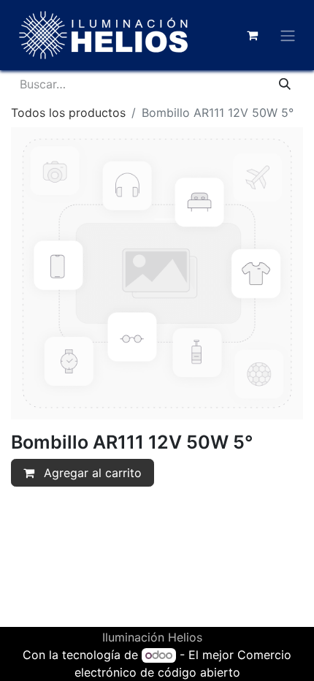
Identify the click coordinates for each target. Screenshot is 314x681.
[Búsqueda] (285, 84)
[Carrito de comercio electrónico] (252, 35)
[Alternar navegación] (287, 35)
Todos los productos (68, 112)
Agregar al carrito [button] (91, 472)
